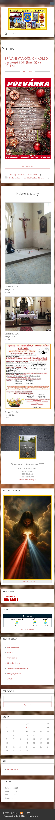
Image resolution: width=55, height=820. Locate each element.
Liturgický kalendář (14, 673)
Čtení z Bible (12, 658)
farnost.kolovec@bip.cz (27, 480)
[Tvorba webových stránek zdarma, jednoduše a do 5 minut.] (21, 813)
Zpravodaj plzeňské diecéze (17, 668)
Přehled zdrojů (12, 769)
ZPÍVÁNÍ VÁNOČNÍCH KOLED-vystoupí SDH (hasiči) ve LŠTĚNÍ (27, 62)
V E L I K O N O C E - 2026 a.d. (28, 581)
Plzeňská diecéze (13, 663)
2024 (27, 727)
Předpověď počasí (27, 629)
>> (48, 723)
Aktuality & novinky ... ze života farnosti (24, 174)
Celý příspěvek (27, 166)
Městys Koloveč (13, 647)
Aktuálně (10, 679)
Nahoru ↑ (34, 816)
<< (7, 723)
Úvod (6, 33)
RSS (28, 813)
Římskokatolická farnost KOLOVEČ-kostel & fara (26, 178)
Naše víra (10, 652)
